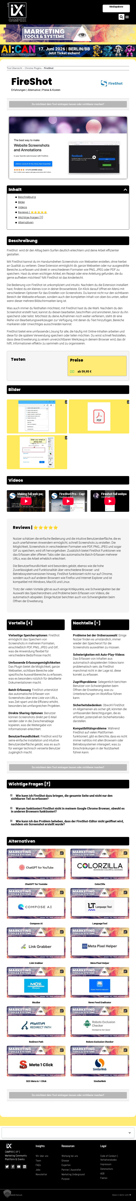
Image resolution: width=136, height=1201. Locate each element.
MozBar (36, 1002)
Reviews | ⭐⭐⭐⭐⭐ (32, 212)
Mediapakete (116, 6)
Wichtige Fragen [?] (30, 217)
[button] (121, 17)
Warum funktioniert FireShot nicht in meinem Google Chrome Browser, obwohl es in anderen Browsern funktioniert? (68, 810)
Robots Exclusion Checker (99, 1041)
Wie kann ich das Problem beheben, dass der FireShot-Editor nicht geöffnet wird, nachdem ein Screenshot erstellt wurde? (67, 822)
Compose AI (36, 923)
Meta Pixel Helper (99, 963)
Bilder (21, 202)
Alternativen (26, 222)
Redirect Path (36, 1041)
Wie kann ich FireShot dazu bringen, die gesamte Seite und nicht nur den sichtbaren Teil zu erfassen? (61, 797)
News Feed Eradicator (99, 1002)
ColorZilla (100, 884)
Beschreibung (27, 197)
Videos (22, 207)
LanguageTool (99, 923)
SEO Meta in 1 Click (36, 1081)
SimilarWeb (100, 1081)
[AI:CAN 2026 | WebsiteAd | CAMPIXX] (68, 50)
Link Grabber (36, 963)
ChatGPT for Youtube (36, 884)
